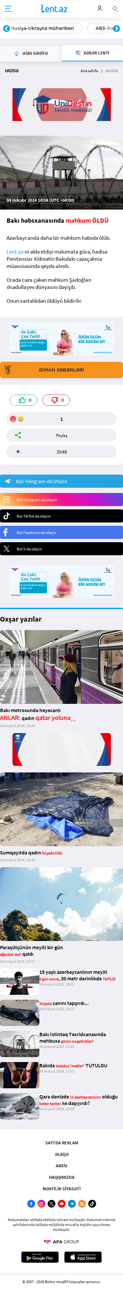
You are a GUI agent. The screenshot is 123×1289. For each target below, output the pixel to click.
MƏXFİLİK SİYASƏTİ (62, 1189)
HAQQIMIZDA (61, 1177)
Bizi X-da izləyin (29, 548)
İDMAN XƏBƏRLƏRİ (61, 370)
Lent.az (15, 251)
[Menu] (8, 9)
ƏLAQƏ (62, 1154)
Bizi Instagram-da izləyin (37, 499)
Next (116, 29)
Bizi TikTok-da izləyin (34, 516)
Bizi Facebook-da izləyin (36, 532)
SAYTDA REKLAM (61, 1143)
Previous (6, 29)
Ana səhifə (89, 70)
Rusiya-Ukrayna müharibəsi (42, 28)
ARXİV (62, 1166)
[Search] (115, 8)
